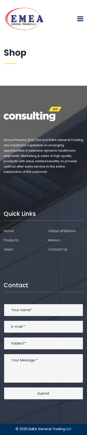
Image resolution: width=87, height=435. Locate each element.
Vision (8, 249)
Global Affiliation (62, 231)
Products (11, 240)
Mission (54, 240)
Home (9, 231)
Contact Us (57, 249)
